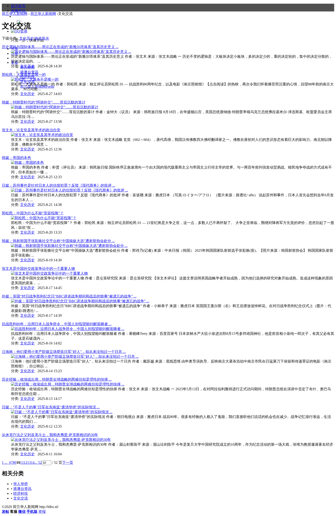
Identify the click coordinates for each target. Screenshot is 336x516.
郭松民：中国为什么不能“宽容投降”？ (33, 213)
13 (29, 462)
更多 (14, 62)
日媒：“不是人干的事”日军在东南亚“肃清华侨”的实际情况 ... (51, 407)
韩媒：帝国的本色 (16, 158)
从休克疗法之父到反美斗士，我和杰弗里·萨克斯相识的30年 (50, 435)
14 (33, 462)
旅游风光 (42, 38)
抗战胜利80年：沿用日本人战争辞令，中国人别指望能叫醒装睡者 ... (57, 324)
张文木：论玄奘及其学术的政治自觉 (31, 130)
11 (22, 462)
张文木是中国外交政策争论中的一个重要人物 (38, 268)
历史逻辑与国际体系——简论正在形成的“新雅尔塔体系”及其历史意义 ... (60, 47)
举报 (42, 511)
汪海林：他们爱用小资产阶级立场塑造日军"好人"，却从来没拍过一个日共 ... (64, 352)
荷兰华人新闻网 (37, 86)
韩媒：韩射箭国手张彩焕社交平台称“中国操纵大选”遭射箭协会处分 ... (58, 241)
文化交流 (20, 498)
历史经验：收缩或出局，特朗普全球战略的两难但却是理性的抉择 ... (57, 379)
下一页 (67, 462)
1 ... (4, 462)
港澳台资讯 (29, 72)
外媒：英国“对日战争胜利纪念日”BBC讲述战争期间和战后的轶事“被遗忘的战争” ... (69, 296)
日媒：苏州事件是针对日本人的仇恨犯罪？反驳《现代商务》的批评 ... (58, 185)
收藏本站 (18, 11)
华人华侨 (20, 484)
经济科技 (20, 493)
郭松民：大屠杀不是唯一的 (24, 74)
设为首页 (18, 6)
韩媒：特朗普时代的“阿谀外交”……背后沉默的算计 (43, 102)
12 (25, 462)
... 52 (38, 462)
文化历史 (26, 38)
